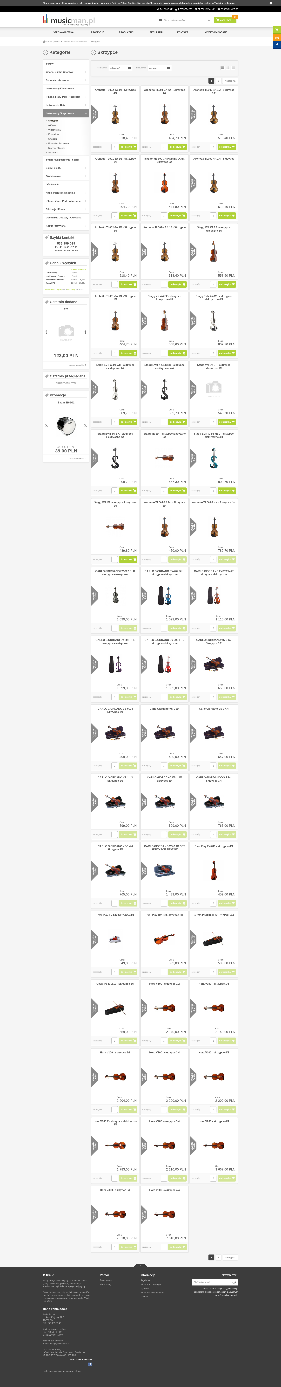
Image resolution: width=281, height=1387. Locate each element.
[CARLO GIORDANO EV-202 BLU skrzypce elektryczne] (164, 595)
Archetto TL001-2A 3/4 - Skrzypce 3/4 (164, 504)
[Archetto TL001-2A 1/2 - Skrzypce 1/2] (115, 183)
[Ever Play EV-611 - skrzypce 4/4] (214, 871)
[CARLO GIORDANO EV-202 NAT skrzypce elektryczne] (214, 595)
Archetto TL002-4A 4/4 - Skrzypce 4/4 (115, 92)
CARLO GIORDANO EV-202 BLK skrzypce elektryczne (115, 573)
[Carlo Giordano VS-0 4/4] (214, 733)
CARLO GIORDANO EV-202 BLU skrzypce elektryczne (164, 573)
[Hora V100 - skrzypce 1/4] (214, 1008)
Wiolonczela (54, 129)
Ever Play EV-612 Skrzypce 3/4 (115, 915)
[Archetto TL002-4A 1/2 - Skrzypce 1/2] (214, 114)
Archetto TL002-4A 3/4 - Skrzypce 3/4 (115, 229)
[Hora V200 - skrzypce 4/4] (214, 1146)
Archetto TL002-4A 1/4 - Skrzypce (213, 158)
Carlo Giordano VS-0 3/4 (164, 708)
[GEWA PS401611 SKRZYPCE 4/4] (214, 939)
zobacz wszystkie (76, 365)
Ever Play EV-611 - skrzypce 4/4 (214, 846)
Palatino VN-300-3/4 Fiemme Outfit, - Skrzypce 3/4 (165, 160)
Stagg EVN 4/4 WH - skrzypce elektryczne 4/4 (214, 298)
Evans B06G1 (66, 402)
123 (66, 309)
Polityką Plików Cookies (124, 3)
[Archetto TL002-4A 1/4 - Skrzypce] (214, 183)
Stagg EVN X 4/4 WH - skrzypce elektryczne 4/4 (115, 367)
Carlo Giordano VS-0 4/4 (214, 708)
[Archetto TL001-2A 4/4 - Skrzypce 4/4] (164, 114)
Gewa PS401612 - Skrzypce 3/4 (115, 983)
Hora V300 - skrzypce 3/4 (115, 1190)
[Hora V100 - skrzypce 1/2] (164, 1008)
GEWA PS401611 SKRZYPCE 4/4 (214, 915)
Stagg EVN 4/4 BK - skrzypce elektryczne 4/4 (115, 435)
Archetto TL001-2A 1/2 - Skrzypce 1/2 (115, 160)
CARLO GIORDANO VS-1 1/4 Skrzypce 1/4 (164, 779)
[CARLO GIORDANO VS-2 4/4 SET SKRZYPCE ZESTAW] (164, 871)
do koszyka (126, 147)
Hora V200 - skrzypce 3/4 (164, 1121)
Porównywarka (229, 9)
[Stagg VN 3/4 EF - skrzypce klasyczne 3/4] (214, 252)
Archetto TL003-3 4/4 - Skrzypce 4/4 (213, 502)
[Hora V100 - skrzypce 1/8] (115, 1077)
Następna (230, 80)
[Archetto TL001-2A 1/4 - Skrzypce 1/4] (115, 320)
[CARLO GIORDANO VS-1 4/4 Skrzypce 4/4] (115, 871)
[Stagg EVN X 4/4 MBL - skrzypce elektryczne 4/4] (214, 458)
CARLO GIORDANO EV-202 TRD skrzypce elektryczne (164, 642)
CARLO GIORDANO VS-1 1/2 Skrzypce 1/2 (115, 779)
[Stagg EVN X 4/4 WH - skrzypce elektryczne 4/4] (115, 389)
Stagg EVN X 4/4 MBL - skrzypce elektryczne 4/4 (214, 435)
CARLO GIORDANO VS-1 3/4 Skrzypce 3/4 (213, 779)
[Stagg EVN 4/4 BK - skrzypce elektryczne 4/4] (115, 458)
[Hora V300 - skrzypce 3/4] (115, 1214)
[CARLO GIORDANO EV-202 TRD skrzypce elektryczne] (164, 664)
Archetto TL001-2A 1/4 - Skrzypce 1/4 (115, 298)
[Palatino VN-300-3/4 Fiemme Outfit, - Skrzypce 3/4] (164, 183)
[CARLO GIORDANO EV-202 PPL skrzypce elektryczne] (115, 664)
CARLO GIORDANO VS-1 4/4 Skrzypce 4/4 (115, 848)
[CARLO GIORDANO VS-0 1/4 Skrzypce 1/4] (115, 733)
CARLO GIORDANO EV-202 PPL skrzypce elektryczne (115, 642)
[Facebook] (90, 1364)
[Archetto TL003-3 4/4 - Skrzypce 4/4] (214, 527)
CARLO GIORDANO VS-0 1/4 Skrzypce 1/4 (115, 710)
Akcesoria (53, 152)
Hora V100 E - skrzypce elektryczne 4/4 (115, 1123)
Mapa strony (106, 1284)
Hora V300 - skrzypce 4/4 (164, 1190)
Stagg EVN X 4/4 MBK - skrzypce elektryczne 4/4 (164, 367)
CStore (78, 1371)
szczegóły (97, 147)
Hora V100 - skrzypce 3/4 (164, 1052)
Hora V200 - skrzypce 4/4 (214, 1121)
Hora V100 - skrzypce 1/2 (164, 983)
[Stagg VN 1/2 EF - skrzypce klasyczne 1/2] (214, 389)
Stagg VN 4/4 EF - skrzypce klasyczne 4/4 (164, 298)
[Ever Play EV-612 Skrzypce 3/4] (115, 939)
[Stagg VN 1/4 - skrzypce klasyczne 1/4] (115, 527)
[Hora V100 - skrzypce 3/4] (164, 1077)
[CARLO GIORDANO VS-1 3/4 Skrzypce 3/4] (214, 802)
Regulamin (156, 32)
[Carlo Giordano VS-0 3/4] (164, 733)
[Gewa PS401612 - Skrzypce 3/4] (115, 1008)
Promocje (97, 32)
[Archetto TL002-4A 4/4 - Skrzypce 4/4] (115, 114)
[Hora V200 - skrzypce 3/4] (164, 1146)
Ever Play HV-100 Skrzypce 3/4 (164, 915)
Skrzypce (53, 120)
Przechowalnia (206, 9)
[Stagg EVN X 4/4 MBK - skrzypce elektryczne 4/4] (164, 389)
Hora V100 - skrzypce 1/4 (214, 983)
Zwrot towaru (106, 1280)
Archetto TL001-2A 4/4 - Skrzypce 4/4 (164, 92)
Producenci (126, 32)
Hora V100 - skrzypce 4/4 (214, 1052)
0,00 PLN (225, 19)
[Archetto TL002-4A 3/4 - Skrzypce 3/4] (115, 252)
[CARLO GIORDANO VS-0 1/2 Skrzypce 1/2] (214, 664)
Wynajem (144, 1288)
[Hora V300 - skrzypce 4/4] (164, 1214)
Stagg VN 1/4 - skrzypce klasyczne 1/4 (115, 504)
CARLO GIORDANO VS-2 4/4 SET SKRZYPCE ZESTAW (164, 848)
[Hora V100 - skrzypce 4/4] (214, 1077)
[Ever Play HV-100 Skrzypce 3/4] (164, 939)
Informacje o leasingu (150, 1284)
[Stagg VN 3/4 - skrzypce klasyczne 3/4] (164, 458)
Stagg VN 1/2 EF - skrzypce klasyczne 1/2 (213, 367)
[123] (66, 333)
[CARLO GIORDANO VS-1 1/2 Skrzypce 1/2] (115, 802)
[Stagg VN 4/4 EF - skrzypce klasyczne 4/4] (164, 320)
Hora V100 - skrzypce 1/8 (115, 1052)
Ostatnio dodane (216, 32)
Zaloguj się (166, 9)
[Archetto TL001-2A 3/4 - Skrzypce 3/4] (164, 527)
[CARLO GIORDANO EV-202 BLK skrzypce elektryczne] (115, 595)
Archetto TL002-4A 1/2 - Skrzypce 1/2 (213, 92)
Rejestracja (185, 9)
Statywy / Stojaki (56, 148)
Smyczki (52, 139)
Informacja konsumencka (152, 1292)
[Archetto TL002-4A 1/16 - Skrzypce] (164, 252)
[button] (120, 68)
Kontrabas (53, 134)
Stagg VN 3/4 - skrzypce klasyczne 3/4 (164, 435)
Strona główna (63, 32)
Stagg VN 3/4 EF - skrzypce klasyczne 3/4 (213, 229)
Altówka (52, 125)
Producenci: (141, 68)
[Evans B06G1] (66, 426)
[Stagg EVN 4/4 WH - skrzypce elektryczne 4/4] (214, 320)
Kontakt (182, 32)
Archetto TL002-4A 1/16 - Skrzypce (164, 227)
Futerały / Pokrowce (58, 143)
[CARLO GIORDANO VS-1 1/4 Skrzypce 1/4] (164, 802)
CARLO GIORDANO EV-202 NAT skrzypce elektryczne (214, 573)
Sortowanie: (102, 68)
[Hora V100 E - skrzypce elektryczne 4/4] (115, 1146)
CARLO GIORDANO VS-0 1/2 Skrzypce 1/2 (213, 642)
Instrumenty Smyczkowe (75, 41)
